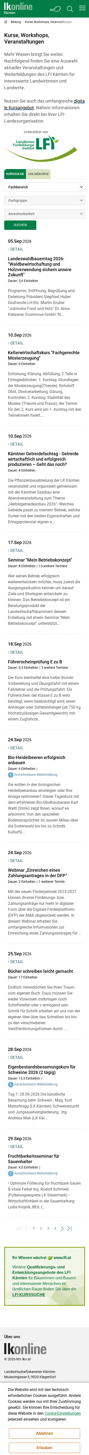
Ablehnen (44, 1433)
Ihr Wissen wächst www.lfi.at (41, 1258)
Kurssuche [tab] (15, 174)
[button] (82, 7)
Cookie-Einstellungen (62, 1413)
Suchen (20, 225)
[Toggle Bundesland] (55, 9)
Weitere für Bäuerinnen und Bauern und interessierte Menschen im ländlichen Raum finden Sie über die (44, 1281)
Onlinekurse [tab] (38, 174)
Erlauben (44, 1447)
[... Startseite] (18, 8)
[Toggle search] (70, 9)
